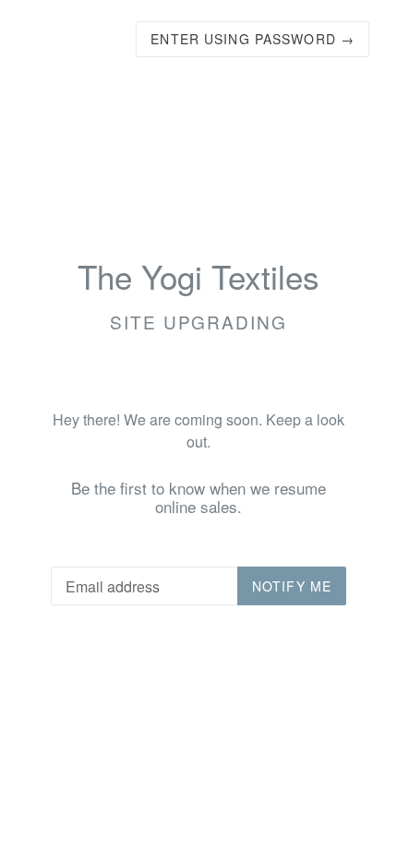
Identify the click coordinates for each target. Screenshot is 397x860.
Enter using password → (252, 39)
